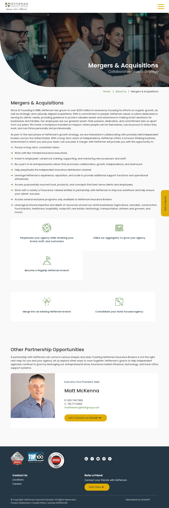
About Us (121, 91)
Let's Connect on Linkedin (83, 417)
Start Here (95, 487)
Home (106, 91)
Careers (17, 483)
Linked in (86, 459)
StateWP (145, 500)
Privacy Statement (20, 503)
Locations (18, 479)
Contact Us (19, 475)
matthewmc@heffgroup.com (81, 407)
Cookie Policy (39, 503)
